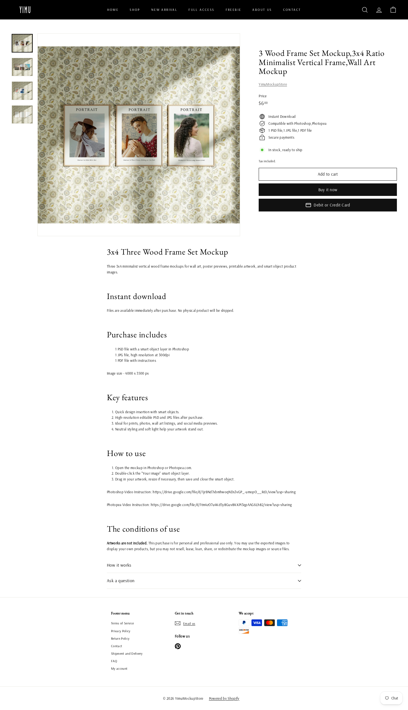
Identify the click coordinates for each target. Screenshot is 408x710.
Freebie (233, 10)
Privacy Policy (120, 631)
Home (113, 10)
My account (119, 668)
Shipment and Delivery (127, 653)
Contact (292, 10)
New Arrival (164, 10)
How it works (119, 565)
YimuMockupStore (273, 84)
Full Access (201, 10)
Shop (135, 10)
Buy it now (328, 189)
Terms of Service (122, 623)
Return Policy (120, 638)
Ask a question (121, 580)
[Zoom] (139, 135)
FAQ (114, 661)
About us (262, 10)
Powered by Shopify (224, 698)
